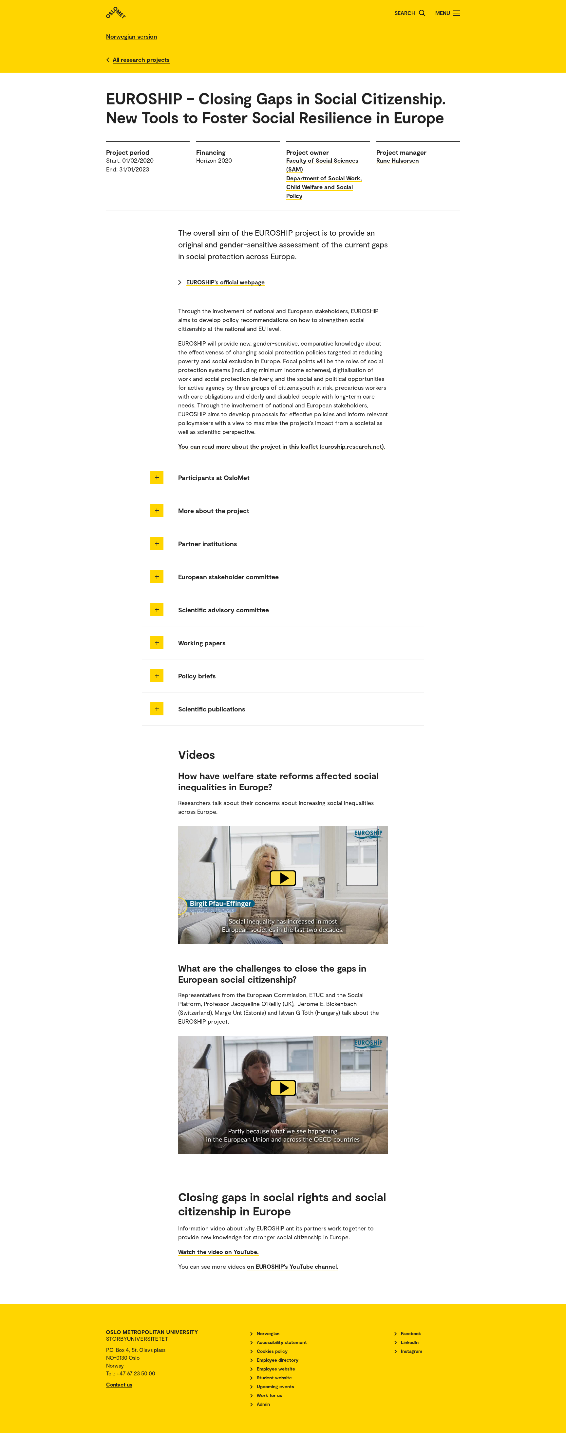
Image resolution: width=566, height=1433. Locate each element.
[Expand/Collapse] (156, 477)
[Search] (422, 13)
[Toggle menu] (456, 13)
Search (405, 13)
